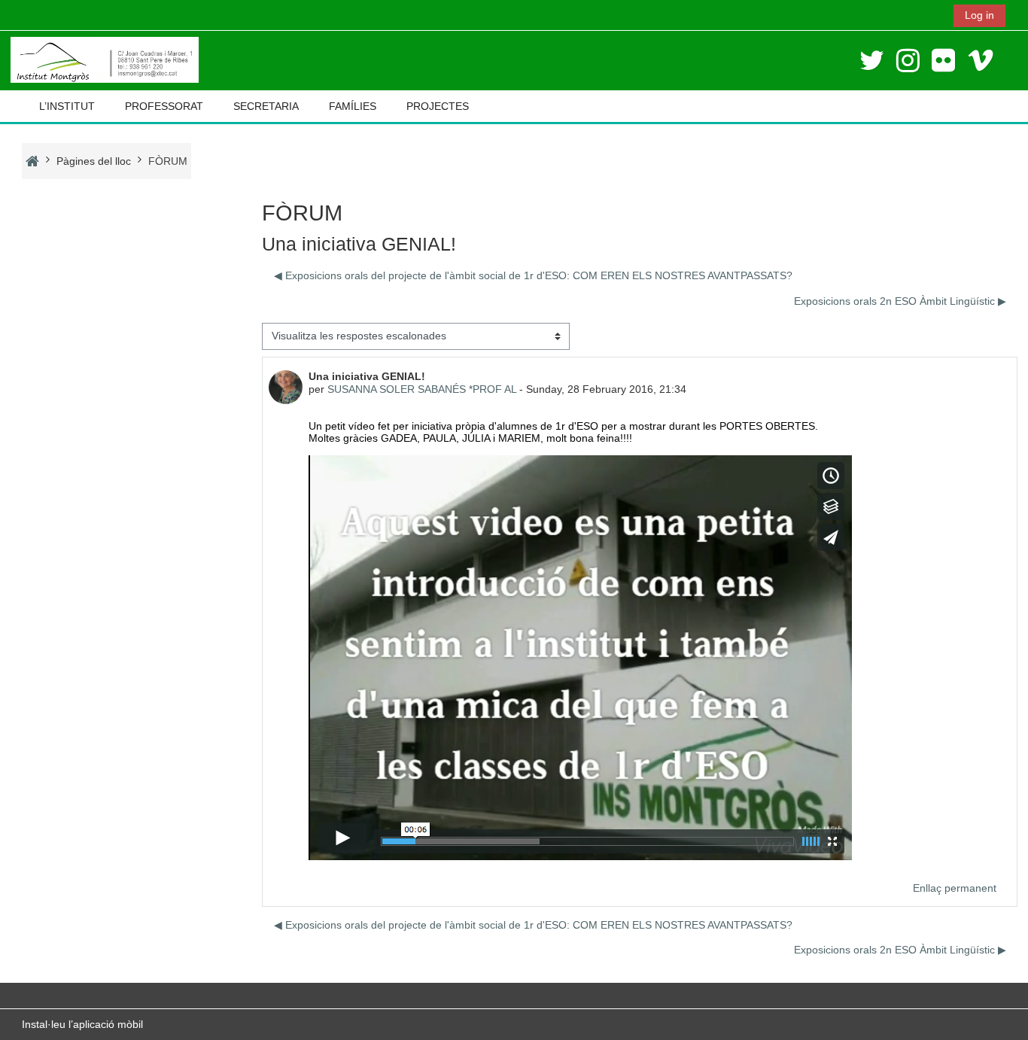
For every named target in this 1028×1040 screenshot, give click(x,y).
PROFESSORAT (164, 106)
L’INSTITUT (67, 106)
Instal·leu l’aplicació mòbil (82, 1024)
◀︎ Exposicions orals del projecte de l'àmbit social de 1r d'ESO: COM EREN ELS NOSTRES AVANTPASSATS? (533, 275)
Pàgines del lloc (93, 161)
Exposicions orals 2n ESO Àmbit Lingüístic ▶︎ (900, 301)
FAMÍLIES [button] (352, 106)
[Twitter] (871, 60)
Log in (979, 15)
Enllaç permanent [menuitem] (954, 888)
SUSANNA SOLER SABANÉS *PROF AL (421, 389)
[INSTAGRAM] (908, 60)
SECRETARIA (266, 106)
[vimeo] (980, 60)
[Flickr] (943, 60)
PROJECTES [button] (437, 106)
